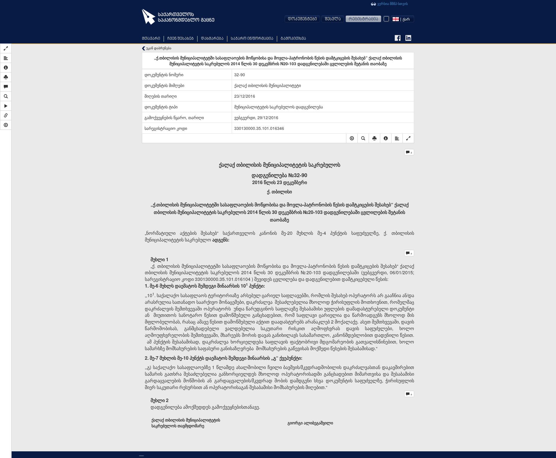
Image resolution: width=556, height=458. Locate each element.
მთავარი (151, 38)
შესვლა (333, 19)
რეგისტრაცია (363, 19)
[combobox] (402, 18)
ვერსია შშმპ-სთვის (392, 3)
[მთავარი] (178, 17)
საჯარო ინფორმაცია (252, 38)
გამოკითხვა (293, 38)
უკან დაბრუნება (158, 48)
